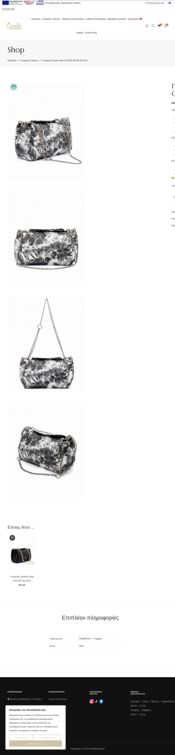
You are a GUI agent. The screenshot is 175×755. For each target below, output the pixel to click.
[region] (35, 727)
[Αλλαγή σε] (169, 3)
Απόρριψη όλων (47, 737)
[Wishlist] (159, 26)
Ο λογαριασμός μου (154, 3)
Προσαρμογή (21, 737)
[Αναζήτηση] (153, 26)
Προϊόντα (12, 60)
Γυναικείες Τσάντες (29, 60)
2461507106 (8, 9)
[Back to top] (167, 747)
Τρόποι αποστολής (58, 699)
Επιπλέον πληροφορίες (90, 618)
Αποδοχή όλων (35, 744)
